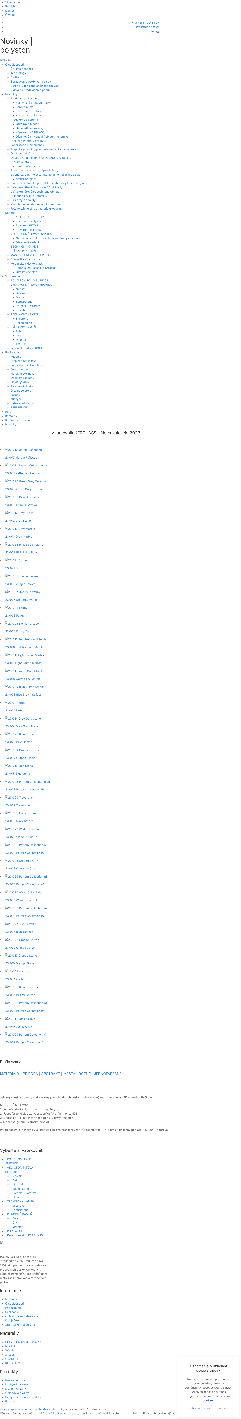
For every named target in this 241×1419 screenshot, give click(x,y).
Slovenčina (12, 2)
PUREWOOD (19, 344)
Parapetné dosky (22, 386)
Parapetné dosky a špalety (23, 1397)
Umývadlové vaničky (30, 128)
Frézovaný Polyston (29, 221)
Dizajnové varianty (28, 242)
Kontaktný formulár (18, 420)
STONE (10, 1354)
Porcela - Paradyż (28, 306)
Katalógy (154, 31)
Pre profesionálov (148, 27)
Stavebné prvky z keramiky (29, 196)
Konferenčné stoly (28, 166)
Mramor (21, 339)
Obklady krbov (20, 382)
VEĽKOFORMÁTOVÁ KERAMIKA (31, 234)
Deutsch (10, 10)
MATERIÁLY (9, 1074)
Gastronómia (19, 369)
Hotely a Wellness (22, 373)
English (10, 6)
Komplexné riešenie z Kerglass (36, 267)
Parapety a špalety (23, 200)
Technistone (24, 323)
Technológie (19, 73)
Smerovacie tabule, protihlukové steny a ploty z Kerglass (49, 183)
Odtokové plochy (27, 124)
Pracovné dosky (16, 1380)
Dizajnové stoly (21, 162)
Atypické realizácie (23, 361)
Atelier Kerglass (26, 179)
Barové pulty (24, 107)
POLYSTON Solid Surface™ (23, 1342)
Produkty (11, 94)
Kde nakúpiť (13, 1307)
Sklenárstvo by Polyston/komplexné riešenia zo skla (45, 174)
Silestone (22, 318)
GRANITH (11, 1359)
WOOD (9, 1350)
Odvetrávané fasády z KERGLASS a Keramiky (41, 157)
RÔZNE (85, 1074)
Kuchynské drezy (16, 1384)
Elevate (21, 310)
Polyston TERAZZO (28, 229)
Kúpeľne (16, 356)
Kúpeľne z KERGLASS (30, 132)
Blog (8, 411)
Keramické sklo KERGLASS (28, 348)
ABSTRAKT (50, 1074)
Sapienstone (24, 301)
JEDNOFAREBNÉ (108, 1074)
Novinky (10, 424)
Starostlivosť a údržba (25, 259)
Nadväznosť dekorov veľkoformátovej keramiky (48, 238)
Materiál (10, 212)
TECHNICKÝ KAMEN (24, 314)
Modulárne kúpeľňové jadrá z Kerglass (36, 204)
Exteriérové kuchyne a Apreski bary (34, 170)
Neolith (20, 289)
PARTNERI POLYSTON (145, 22)
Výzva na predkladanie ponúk (30, 90)
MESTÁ (69, 1074)
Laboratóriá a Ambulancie (28, 365)
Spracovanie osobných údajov (31, 81)
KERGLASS (12, 1363)
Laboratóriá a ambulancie (28, 145)
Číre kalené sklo (26, 272)
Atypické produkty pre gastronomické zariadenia (43, 149)
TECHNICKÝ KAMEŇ (24, 246)
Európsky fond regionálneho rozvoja (35, 85)
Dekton (21, 293)
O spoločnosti (14, 64)
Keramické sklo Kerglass (27, 263)
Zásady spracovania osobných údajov (25, 1409)
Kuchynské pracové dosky (33, 102)
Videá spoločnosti (23, 403)
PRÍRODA (30, 1074)
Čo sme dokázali (22, 69)
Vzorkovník (12, 276)
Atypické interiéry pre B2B (28, 140)
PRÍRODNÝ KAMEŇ (23, 251)
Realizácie (12, 352)
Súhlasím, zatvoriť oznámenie (208, 1408)
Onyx (19, 335)
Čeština (10, 15)
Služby (15, 77)
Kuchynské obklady (29, 111)
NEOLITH (11, 1346)
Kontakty (11, 416)
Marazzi (21, 297)
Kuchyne (16, 399)
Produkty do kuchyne (25, 98)
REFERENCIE (19, 407)
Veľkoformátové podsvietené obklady (36, 191)
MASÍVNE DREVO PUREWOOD (31, 255)
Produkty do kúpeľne (25, 119)
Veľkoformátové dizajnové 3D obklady (36, 187)
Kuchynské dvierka (28, 115)
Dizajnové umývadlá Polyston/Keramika (42, 136)
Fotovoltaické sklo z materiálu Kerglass (37, 208)
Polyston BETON (27, 225)
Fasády (15, 394)
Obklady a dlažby (22, 153)
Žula (19, 331)
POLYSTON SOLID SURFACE (29, 217)
